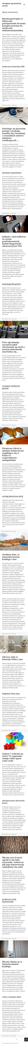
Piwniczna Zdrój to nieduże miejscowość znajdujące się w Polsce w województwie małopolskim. (13, 454)
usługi (14, 213)
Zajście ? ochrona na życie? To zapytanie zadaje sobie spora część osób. (12, 757)
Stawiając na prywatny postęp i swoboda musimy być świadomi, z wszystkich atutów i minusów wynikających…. (14, 134)
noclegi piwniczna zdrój (12, 496)
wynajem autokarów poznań (11, 387)
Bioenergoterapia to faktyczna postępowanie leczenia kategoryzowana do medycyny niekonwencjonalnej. (14, 24)
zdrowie (15, 105)
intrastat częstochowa (11, 172)
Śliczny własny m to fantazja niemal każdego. (12, 964)
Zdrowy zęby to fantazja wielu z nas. (12, 658)
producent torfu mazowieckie (9, 900)
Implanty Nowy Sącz (11, 693)
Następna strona (26, 1039)
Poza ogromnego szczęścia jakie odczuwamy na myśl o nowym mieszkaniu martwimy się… (13, 347)
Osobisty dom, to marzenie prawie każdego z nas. (11, 557)
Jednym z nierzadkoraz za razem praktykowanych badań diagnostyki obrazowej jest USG (14, 241)
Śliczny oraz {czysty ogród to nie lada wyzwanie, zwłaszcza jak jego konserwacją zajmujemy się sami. (13, 862)
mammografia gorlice (11, 284)
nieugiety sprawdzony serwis (11, 4)
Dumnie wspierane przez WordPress (10, 1043)
